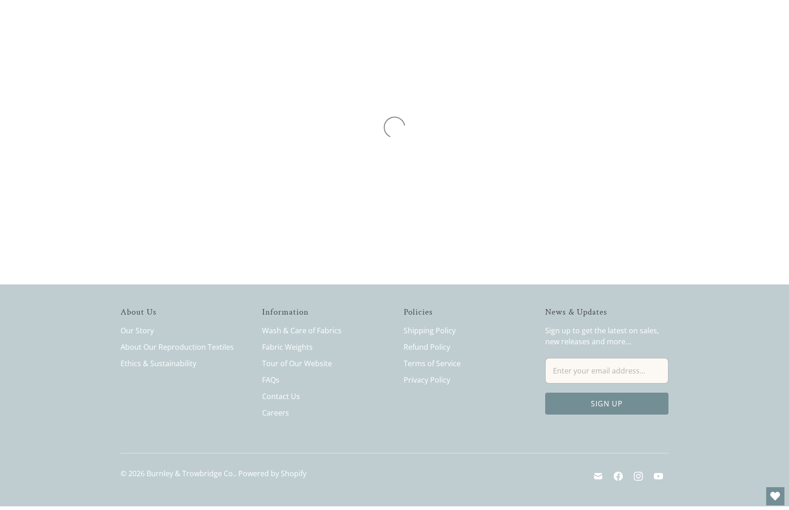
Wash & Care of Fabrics (302, 331)
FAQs (270, 380)
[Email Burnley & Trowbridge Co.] (598, 476)
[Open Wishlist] (775, 496)
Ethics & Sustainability (158, 363)
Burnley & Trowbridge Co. (191, 473)
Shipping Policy (430, 331)
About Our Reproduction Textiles (177, 347)
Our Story (137, 331)
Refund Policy (427, 347)
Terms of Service (432, 363)
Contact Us (281, 396)
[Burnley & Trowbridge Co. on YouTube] (658, 476)
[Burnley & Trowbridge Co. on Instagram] (638, 476)
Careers (275, 413)
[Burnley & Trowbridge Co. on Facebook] (618, 476)
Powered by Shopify (272, 473)
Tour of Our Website (297, 363)
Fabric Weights (287, 347)
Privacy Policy (427, 380)
